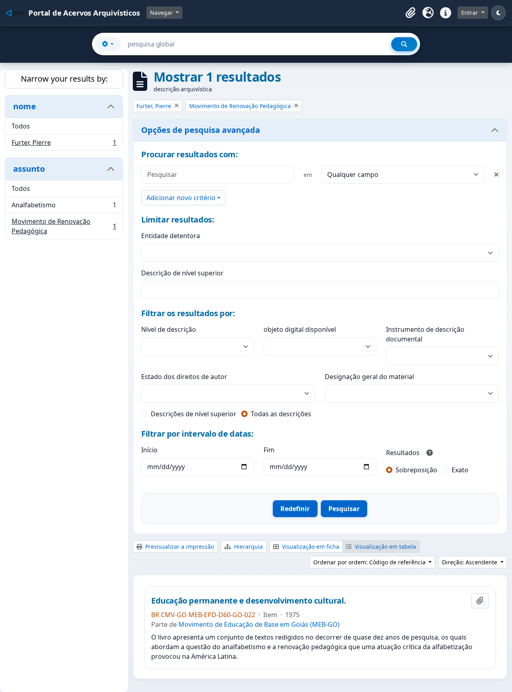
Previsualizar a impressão (179, 546)
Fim (269, 449)
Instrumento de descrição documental (425, 334)
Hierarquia (247, 546)
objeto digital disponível (300, 329)
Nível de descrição (168, 329)
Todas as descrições (281, 413)
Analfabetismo (63, 207)
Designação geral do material (369, 376)
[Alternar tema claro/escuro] (498, 13)
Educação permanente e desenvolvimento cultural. (248, 601)
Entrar (470, 12)
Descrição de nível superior (182, 273)
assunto (29, 168)
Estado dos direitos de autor (184, 376)
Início (149, 449)
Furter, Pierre (63, 144)
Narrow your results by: (64, 78)
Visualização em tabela (384, 546)
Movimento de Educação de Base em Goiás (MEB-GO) (259, 624)
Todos (21, 126)
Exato (460, 469)
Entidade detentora (170, 235)
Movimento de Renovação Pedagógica (63, 226)
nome (24, 106)
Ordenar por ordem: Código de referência (370, 562)
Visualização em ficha (309, 546)
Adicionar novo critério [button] (181, 197)
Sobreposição (416, 469)
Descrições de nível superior (193, 413)
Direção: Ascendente (470, 562)
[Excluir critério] (496, 174)
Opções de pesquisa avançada (200, 129)
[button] (410, 13)
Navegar (162, 12)
